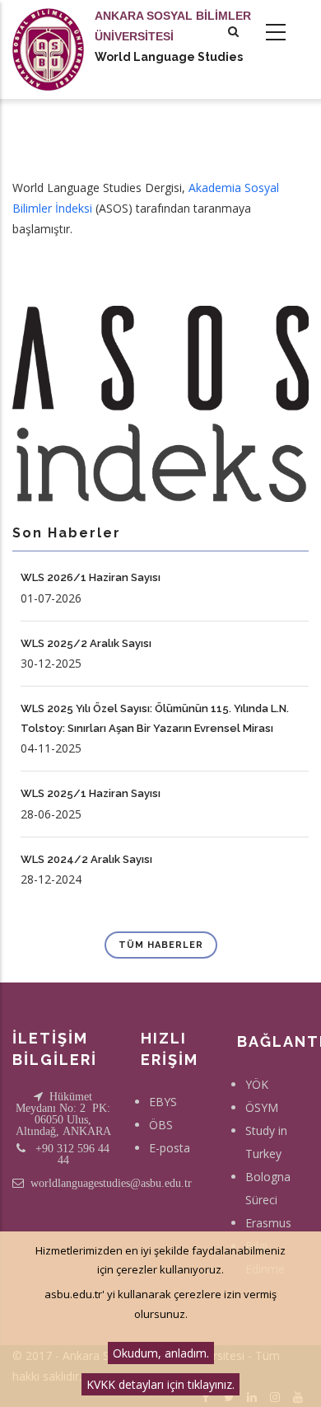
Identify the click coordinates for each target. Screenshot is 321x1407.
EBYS (163, 1101)
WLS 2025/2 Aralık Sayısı (86, 643)
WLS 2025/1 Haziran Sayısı (90, 793)
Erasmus (268, 1223)
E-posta (169, 1148)
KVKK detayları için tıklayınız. (160, 1384)
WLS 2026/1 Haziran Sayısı (90, 577)
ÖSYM (261, 1107)
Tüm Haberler (161, 945)
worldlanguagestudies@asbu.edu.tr (111, 1183)
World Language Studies (169, 56)
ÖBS (161, 1125)
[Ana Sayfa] (48, 33)
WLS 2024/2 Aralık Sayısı (86, 859)
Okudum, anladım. (161, 1353)
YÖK (256, 1084)
